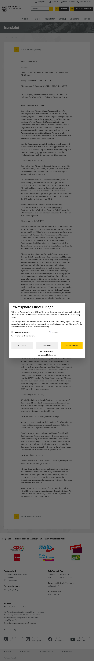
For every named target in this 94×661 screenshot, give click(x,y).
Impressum (42, 355)
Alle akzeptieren (71, 345)
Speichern (47, 345)
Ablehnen (22, 345)
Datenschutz (51, 355)
